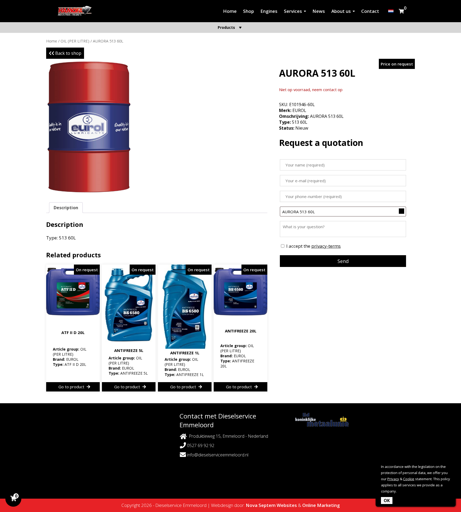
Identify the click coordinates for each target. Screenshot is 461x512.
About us (341, 11)
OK (387, 500)
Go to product (71, 386)
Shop (248, 11)
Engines (268, 11)
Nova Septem (261, 505)
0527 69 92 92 (200, 445)
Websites (287, 505)
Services (293, 11)
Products (226, 27)
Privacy (393, 478)
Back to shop (67, 53)
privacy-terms (326, 246)
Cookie (408, 478)
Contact (370, 11)
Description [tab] (66, 208)
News (318, 11)
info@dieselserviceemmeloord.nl (217, 455)
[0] (401, 11)
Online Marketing (321, 505)
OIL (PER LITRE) (75, 41)
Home (230, 11)
